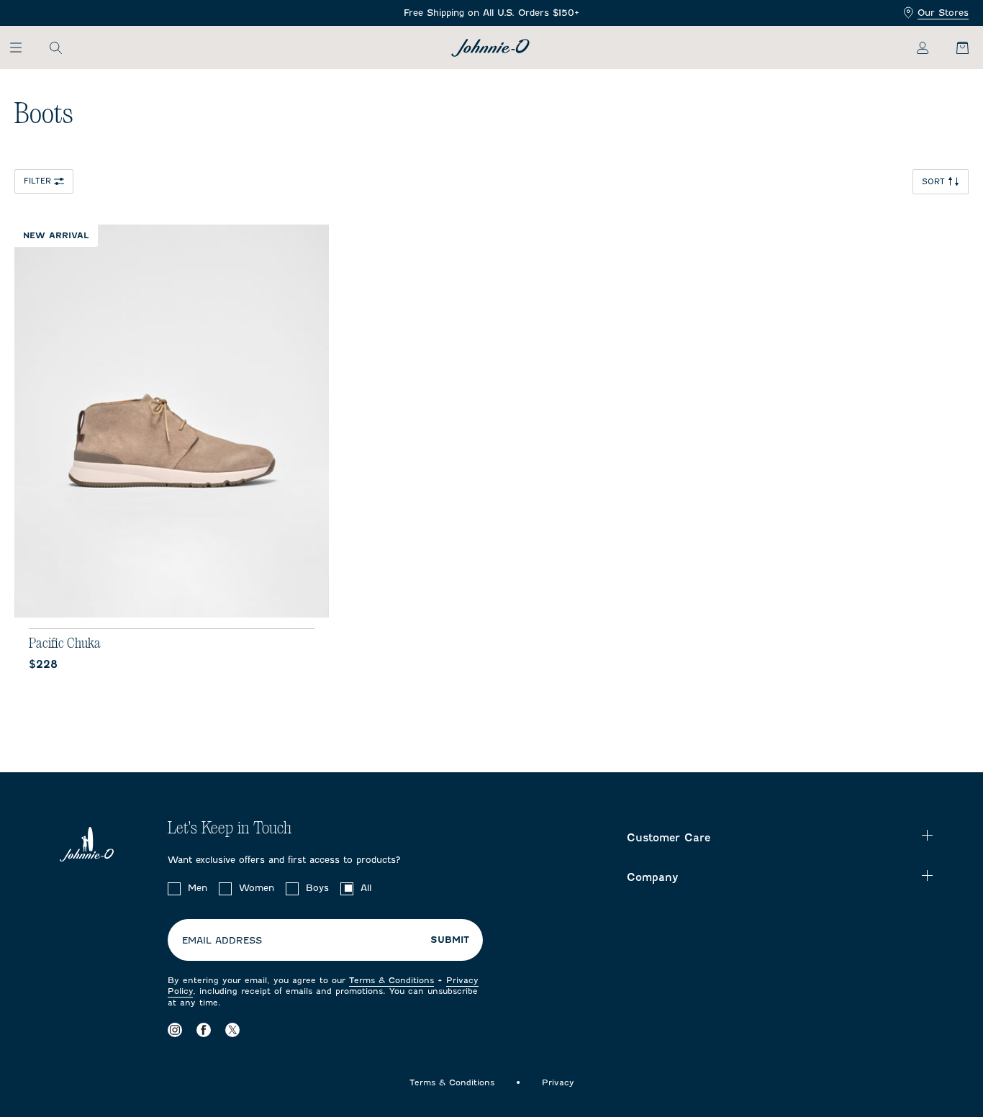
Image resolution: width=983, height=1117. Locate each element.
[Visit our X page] (232, 1030)
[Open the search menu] (55, 47)
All (366, 887)
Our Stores (943, 12)
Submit (449, 940)
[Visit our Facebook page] (203, 1030)
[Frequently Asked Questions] (491, 13)
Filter (37, 181)
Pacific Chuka (65, 643)
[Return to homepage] (490, 48)
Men (197, 887)
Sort (933, 181)
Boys (317, 887)
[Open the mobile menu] (22, 47)
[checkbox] (174, 888)
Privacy (558, 1082)
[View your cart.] (954, 47)
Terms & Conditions (391, 980)
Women (256, 887)
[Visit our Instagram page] (175, 1030)
